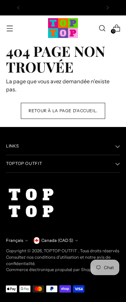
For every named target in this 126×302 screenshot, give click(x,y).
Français (14, 240)
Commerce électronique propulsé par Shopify (51, 269)
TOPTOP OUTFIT (61, 250)
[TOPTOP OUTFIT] (63, 28)
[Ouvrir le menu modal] (9, 28)
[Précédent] (18, 7)
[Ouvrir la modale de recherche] (102, 28)
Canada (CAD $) (57, 240)
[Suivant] (107, 7)
